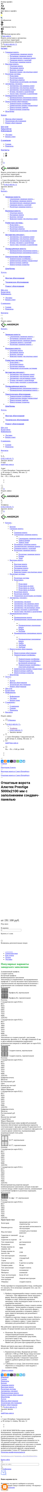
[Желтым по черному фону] (1, 16)
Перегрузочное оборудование (16, 101)
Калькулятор (6, 129)
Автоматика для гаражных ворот (22, 86)
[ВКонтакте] (2, 761)
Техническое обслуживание (15, 121)
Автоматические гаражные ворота (23, 58)
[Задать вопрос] (1, 937)
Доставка (8, 135)
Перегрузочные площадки (19, 109)
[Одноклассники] (5, 761)
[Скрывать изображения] (2, 25)
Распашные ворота (17, 68)
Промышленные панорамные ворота (23, 99)
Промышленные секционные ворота (23, 97)
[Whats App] (6, 156)
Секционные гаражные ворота (21, 54)
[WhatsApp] (17, 761)
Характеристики (11, 953)
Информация (6, 131)
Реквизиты (9, 146)
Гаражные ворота (12, 52)
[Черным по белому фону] (1, 13)
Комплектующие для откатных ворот (24, 72)
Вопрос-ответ (10, 137)
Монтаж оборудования (13, 119)
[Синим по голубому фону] (1, 18)
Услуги (3, 115)
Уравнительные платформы (20, 103)
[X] (11, 761)
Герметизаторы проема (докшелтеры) (24, 105)
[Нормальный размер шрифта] (2, 6)
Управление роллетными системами (23, 82)
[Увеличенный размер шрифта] (3, 9)
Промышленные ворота (14, 95)
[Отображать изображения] (2, 22)
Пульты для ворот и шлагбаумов (22, 92)
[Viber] (14, 761)
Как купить (9, 955)
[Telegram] (23, 761)
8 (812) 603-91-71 (10, 44)
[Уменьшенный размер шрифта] (2, 4)
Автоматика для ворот (14, 84)
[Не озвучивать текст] (2, 32)
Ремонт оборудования (13, 123)
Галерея (8, 144)
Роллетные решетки (17, 80)
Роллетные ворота (16, 78)
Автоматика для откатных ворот (22, 88)
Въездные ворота (12, 64)
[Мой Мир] (8, 761)
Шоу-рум (4, 127)
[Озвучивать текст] (2, 29)
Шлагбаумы (9, 111)
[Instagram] (6, 154)
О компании (6, 140)
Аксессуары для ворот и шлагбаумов (23, 94)
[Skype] (20, 761)
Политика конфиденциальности (13, 1452)
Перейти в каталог (8, 1487)
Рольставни (14, 76)
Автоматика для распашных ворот (23, 90)
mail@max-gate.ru (7, 464)
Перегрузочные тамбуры (19, 107)
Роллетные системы (13, 74)
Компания (4, 1377)
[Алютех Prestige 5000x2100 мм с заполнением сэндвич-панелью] (21, 841)
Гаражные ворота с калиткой (20, 60)
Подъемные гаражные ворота (21, 56)
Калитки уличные (16, 70)
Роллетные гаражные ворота (20, 62)
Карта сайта (5, 1460)
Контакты (5, 150)
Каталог (4, 48)
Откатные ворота (16, 66)
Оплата (8, 957)
